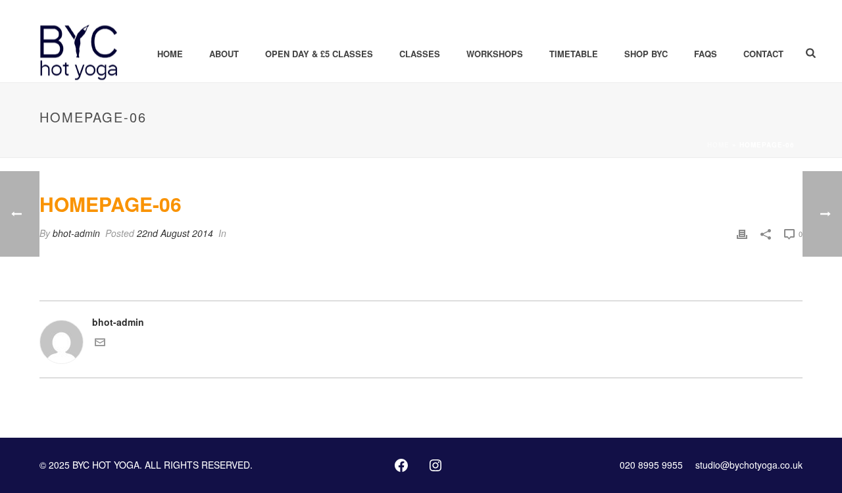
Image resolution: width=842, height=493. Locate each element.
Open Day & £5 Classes (319, 53)
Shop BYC (646, 53)
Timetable (573, 53)
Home (170, 53)
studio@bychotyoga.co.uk (749, 464)
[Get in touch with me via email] (100, 343)
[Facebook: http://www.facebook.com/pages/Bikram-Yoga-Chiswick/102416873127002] (401, 465)
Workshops (494, 53)
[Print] (742, 233)
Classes (419, 53)
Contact (763, 53)
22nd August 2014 (175, 233)
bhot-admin (76, 233)
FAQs (705, 53)
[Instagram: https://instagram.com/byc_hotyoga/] (435, 465)
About (224, 53)
